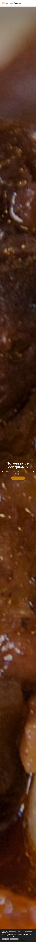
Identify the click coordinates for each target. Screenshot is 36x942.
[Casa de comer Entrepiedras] (11, 3)
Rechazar (13, 939)
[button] (34, 472)
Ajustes (22, 939)
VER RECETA (18, 475)
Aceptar (5, 939)
